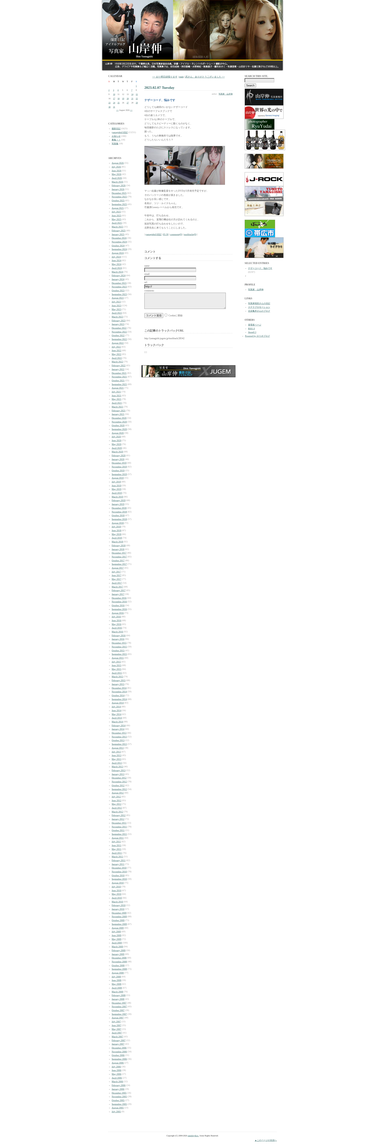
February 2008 (119, 995)
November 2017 (119, 556)
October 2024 (118, 245)
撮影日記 (116, 128)
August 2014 (118, 703)
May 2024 (116, 264)
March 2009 (117, 946)
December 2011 (119, 823)
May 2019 (116, 489)
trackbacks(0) (190, 234)
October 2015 (118, 650)
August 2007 (118, 1018)
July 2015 (116, 661)
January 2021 (118, 414)
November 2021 (119, 376)
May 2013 (116, 759)
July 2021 (116, 391)
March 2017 (117, 587)
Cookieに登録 (175, 315)
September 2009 (119, 924)
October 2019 (118, 470)
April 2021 (117, 403)
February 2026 (119, 185)
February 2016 (119, 635)
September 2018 (119, 519)
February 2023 (119, 320)
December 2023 (119, 283)
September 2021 (119, 384)
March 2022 (117, 361)
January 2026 (118, 189)
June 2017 (116, 575)
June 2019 (116, 485)
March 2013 (117, 766)
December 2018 (119, 508)
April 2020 (117, 448)
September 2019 (119, 474)
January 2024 (118, 279)
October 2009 (118, 920)
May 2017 (116, 579)
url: (146, 282)
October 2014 (118, 695)
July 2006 (116, 1066)
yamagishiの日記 (120, 132)
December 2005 (119, 1093)
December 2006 (119, 1048)
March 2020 (117, 451)
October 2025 (118, 200)
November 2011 (119, 826)
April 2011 (117, 853)
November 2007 (119, 1006)
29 (137, 103)
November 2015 (119, 646)
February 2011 (119, 860)
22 (137, 98)
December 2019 (119, 463)
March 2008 (117, 991)
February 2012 (119, 815)
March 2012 (117, 811)
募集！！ (116, 140)
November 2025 (119, 196)
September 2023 (119, 294)
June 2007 (116, 1025)
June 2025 (116, 215)
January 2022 (118, 369)
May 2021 (116, 399)
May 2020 (116, 444)
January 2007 (118, 1044)
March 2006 (117, 1081)
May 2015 (116, 669)
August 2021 (118, 388)
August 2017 (118, 568)
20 (128, 98)
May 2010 (116, 894)
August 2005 (118, 1108)
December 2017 (119, 553)
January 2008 (118, 999)
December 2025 (119, 193)
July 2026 (116, 167)
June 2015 (116, 665)
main (181, 76)
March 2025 (117, 227)
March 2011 (117, 856)
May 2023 (116, 309)
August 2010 (118, 883)
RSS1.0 (251, 328)
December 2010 (119, 868)
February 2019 (119, 500)
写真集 (115, 143)
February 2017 (119, 590)
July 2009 (116, 931)
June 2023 (116, 305)
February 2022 (119, 365)
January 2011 (118, 864)
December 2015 (119, 643)
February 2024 (119, 275)
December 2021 (119, 373)
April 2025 (117, 223)
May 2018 (116, 534)
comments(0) (176, 234)
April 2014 (117, 718)
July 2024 (116, 257)
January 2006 (118, 1089)
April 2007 (117, 1033)
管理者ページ (254, 325)
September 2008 (119, 969)
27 (128, 103)
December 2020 (119, 418)
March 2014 (117, 721)
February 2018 (119, 545)
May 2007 (116, 1029)
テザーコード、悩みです (260, 268)
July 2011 (116, 841)
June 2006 (116, 1070)
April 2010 (117, 898)
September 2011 (119, 834)
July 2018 (116, 526)
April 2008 (117, 988)
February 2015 (119, 680)
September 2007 (119, 1014)
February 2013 (119, 770)
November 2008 (119, 961)
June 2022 (116, 350)
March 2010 (117, 901)
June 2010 (116, 890)
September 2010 (119, 879)
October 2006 (118, 1055)
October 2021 (118, 380)
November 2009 (119, 916)
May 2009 (116, 939)
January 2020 (118, 459)
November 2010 (119, 871)
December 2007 (119, 1003)
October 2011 (118, 830)
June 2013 (116, 755)
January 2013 (118, 774)
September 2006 (119, 1059)
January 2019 (118, 504)
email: (147, 274)
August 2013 (118, 748)
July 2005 (116, 1111)
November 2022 (119, 332)
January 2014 (118, 729)
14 (132, 94)
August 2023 (118, 298)
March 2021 (117, 407)
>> (131, 110)
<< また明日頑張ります (164, 76)
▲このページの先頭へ (266, 1140)
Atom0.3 (252, 332)
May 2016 (116, 624)
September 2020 (119, 429)
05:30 (165, 234)
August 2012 (118, 793)
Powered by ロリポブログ (257, 336)
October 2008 (118, 965)
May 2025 (116, 219)
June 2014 (116, 710)
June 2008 (116, 980)
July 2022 (116, 347)
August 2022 (118, 343)
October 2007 (118, 1010)
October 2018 (118, 515)
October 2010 (118, 875)
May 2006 (116, 1074)
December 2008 (119, 958)
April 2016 (117, 628)
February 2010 (119, 905)
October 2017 (118, 560)
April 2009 (117, 943)
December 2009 (119, 913)
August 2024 (118, 253)
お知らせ (116, 136)
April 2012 (117, 808)
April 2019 (117, 493)
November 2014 (119, 691)
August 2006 (118, 1063)
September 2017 (119, 564)
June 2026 (116, 170)
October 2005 (118, 1100)
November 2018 (119, 512)
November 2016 (119, 601)
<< (117, 110)
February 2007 (119, 1040)
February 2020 (119, 455)
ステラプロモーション (259, 307)
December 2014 (119, 688)
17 (114, 98)
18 (119, 98)
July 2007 (116, 1021)
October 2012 (118, 785)
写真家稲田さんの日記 (259, 303)
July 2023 (116, 301)
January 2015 (118, 684)
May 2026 (116, 174)
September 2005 (119, 1104)
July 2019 (116, 481)
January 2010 (118, 909)
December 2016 (119, 598)
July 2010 (116, 886)
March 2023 (117, 317)
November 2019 (119, 466)
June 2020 (116, 440)
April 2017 (117, 583)
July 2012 (116, 796)
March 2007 (117, 1036)
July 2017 (116, 571)
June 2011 (116, 845)
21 (132, 98)
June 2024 (116, 260)
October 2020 (118, 425)
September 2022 (119, 339)
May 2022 (116, 354)
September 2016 (119, 609)
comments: (149, 290)
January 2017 (118, 594)
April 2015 (117, 673)
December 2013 (119, 733)
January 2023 (118, 324)
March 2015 (117, 676)
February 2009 (119, 950)
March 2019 (117, 497)
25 (119, 103)
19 (123, 98)
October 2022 (118, 335)
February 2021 (119, 410)
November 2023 (119, 286)
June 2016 (116, 620)
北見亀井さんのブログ (259, 311)
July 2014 (116, 706)
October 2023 (118, 290)
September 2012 (119, 789)
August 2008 (118, 973)
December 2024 (119, 238)
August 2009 (118, 928)
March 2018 (117, 541)
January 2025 (118, 234)
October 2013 (118, 740)
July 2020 (116, 436)
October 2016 (118, 605)
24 (114, 103)
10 (114, 94)
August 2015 (118, 658)
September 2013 (119, 744)
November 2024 (119, 242)
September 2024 (119, 249)
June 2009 (116, 935)
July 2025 (116, 211)
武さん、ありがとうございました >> (205, 76)
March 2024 (117, 272)
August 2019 (118, 478)
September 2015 (119, 654)
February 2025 (119, 230)
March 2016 (117, 631)
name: (147, 265)
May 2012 (116, 804)
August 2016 (118, 613)
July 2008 (116, 976)
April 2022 (117, 358)
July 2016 (116, 616)
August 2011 (118, 838)
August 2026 (118, 163)
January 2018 (118, 549)
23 (109, 103)
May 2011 (116, 849)
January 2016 (118, 639)
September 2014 (119, 699)
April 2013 (117, 763)
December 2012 (119, 778)
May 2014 (116, 714)
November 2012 (119, 781)
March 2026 (117, 182)
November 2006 (119, 1051)
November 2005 (119, 1096)
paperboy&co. (193, 1136)
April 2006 (117, 1078)
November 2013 (119, 736)
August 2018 (118, 523)
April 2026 (117, 178)
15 (137, 94)
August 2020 (118, 433)
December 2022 (119, 328)
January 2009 (118, 954)
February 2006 (119, 1085)
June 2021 (116, 395)
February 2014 (119, 725)
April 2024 (117, 268)
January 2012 (118, 819)
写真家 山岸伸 (226, 94)
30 (109, 107)
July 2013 (116, 752)
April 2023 (117, 313)
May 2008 (116, 984)
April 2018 (117, 538)
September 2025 (119, 204)
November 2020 (119, 422)
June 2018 (116, 530)
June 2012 (116, 800)
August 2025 (118, 208)
